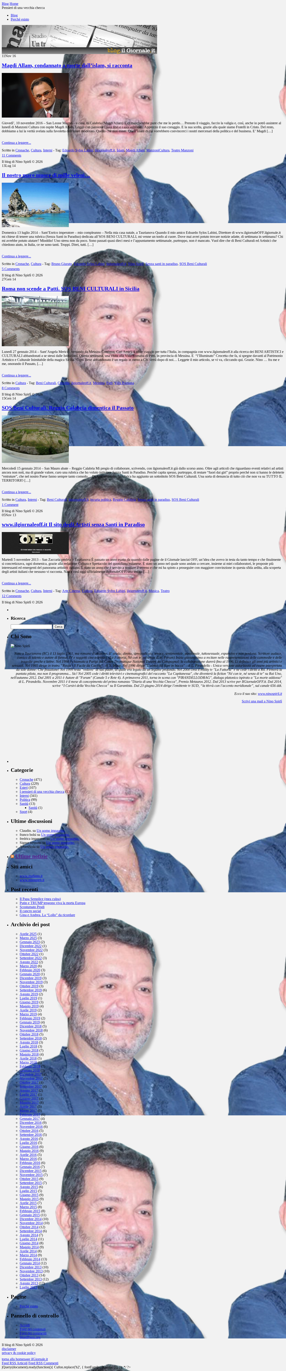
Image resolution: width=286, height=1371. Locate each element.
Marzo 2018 (28, 1062)
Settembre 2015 (31, 1183)
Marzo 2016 (28, 1159)
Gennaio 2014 (30, 1263)
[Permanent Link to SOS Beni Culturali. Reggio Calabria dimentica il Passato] (35, 462)
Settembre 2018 (31, 1038)
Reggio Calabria (124, 499)
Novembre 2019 (31, 982)
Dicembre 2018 (31, 1026)
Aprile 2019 (28, 1010)
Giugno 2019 (29, 1002)
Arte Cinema (71, 591)
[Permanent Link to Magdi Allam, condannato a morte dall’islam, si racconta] (35, 116)
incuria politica (100, 499)
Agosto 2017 (29, 1090)
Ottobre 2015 (29, 1179)
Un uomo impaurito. (51, 831)
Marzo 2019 (28, 1014)
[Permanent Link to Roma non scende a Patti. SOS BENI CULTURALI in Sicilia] (35, 345)
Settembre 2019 (31, 990)
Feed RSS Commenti (43, 1363)
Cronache (22, 150)
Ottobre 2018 (29, 1034)
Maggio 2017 (29, 1102)
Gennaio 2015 (30, 1215)
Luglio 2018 (28, 1046)
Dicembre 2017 (31, 1074)
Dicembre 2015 (31, 1171)
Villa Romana (124, 383)
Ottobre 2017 (29, 1082)
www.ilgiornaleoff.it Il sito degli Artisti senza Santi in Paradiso (73, 524)
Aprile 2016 (28, 1155)
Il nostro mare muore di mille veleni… (46, 175)
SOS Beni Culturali (193, 264)
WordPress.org (30, 1337)
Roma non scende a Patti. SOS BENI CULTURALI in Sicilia (70, 289)
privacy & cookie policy (19, 1353)
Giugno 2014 (29, 1243)
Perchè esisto (20, 19)
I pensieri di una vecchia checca (42, 791)
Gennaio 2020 (30, 974)
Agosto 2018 (29, 1042)
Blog (14, 15)
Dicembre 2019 (31, 978)
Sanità (24, 804)
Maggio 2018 (29, 1054)
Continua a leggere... (16, 143)
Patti (109, 383)
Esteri (24, 787)
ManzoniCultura (157, 150)
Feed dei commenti (33, 1333)
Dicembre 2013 (31, 1267)
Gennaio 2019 (30, 1022)
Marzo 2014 (28, 1255)
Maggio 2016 (29, 1151)
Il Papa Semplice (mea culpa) (40, 899)
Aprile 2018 (28, 1058)
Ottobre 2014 (29, 1227)
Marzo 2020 (28, 966)
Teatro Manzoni (182, 150)
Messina (99, 383)
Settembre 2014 (31, 1231)
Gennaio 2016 (30, 1167)
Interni (47, 150)
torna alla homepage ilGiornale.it (25, 1359)
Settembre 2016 (31, 1135)
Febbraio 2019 (30, 1018)
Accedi (25, 1325)
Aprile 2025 (28, 934)
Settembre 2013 (31, 1279)
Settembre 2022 (31, 958)
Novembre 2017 (31, 1078)
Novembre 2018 (31, 1030)
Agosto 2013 (29, 1283)
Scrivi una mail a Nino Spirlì (262, 701)
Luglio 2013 (28, 1287)
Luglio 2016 (28, 1143)
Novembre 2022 (31, 950)
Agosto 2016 (29, 1139)
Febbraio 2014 (30, 1259)
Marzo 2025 (28, 938)
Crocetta (63, 383)
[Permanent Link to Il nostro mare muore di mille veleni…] (35, 226)
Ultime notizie (31, 856)
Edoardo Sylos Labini (77, 150)
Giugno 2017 (29, 1098)
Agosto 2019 (29, 994)
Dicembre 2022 (31, 946)
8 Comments (11, 388)
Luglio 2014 (28, 1239)
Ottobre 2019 (29, 986)
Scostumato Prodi (32, 907)
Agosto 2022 (29, 962)
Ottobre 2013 (29, 1275)
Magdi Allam (135, 150)
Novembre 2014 (31, 1223)
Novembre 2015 (31, 1175)
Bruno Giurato (61, 264)
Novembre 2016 (31, 1127)
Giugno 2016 (29, 1147)
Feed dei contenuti (33, 1329)
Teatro (165, 591)
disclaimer (9, 1349)
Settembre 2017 (31, 1086)
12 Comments (11, 596)
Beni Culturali (46, 383)
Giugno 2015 (29, 1195)
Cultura (36, 150)
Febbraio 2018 (30, 1066)
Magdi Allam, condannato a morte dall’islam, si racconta (67, 65)
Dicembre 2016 (31, 1123)
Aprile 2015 (28, 1203)
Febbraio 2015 (30, 1211)
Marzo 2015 (28, 1207)
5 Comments (11, 269)
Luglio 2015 (28, 1191)
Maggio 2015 (29, 1199)
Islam (120, 150)
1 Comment (10, 505)
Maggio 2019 (29, 1006)
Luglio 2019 (28, 998)
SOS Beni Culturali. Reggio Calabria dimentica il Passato (68, 408)
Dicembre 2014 (31, 1219)
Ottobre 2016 (29, 1131)
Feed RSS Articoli (14, 1363)
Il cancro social (30, 911)
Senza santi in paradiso (161, 264)
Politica (25, 799)
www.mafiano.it (31, 876)
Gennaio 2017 (30, 1118)
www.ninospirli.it (270, 694)
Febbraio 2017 (30, 1114)
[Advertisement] (44, 735)
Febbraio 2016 (30, 1163)
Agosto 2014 (29, 1235)
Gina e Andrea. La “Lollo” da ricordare (47, 915)
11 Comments (11, 155)
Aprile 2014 (28, 1251)
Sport (23, 812)
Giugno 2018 (29, 1050)
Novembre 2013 (31, 1271)
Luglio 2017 (28, 1094)
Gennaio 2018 (30, 1070)
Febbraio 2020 (30, 970)
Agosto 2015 (29, 1187)
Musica (154, 591)
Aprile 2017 (28, 1106)
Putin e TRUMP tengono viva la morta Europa (52, 903)
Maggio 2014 (29, 1247)
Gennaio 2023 (30, 942)
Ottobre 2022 (29, 954)
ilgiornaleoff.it (105, 150)
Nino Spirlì (136, 264)
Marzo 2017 (28, 1110)
